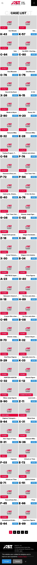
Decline (17, 561)
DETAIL (15, 34)
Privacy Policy (22, 556)
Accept (6, 561)
